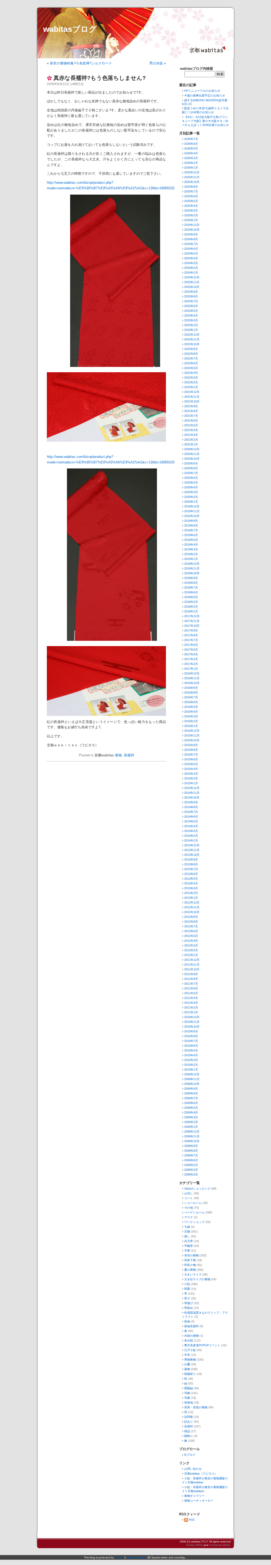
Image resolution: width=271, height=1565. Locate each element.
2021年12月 (192, 391)
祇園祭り (190, 1373)
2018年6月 (191, 592)
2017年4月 (191, 654)
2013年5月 (191, 878)
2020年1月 (191, 501)
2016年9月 (191, 687)
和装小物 (190, 1264)
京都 (187, 1231)
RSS (192, 1519)
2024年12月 (192, 224)
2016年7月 (191, 697)
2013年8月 (191, 864)
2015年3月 (191, 773)
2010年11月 (192, 1021)
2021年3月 (191, 434)
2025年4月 (191, 205)
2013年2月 (191, 893)
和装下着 (190, 1260)
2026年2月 (191, 162)
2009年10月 (192, 1083)
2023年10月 (192, 286)
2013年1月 (191, 897)
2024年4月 (191, 258)
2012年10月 (192, 912)
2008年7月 (191, 1155)
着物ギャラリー (194, 1495)
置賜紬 (188, 1388)
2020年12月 (192, 449)
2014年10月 (192, 797)
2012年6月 (191, 931)
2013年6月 (191, 873)
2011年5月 (191, 993)
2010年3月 (191, 1060)
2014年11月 (192, 792)
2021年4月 (191, 430)
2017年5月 (191, 649)
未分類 (188, 1340)
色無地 (188, 1402)
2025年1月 (191, 220)
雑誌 (187, 1431)
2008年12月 (192, 1131)
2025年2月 (191, 215)
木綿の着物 (191, 1335)
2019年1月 (191, 558)
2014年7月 (191, 811)
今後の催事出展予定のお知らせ (204, 95)
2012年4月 (191, 940)
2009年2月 (191, 1122)
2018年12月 (192, 563)
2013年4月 (191, 883)
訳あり (188, 1421)
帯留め (188, 1307)
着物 (118, 755)
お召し (188, 1193)
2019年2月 (191, 554)
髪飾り (188, 1435)
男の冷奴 (156, 63)
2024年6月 (191, 248)
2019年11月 (192, 511)
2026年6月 (191, 143)
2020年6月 (191, 477)
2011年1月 (191, 1012)
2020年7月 (191, 473)
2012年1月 (191, 955)
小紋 (187, 1284)
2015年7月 (191, 754)
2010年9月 (191, 1031)
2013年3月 (191, 888)
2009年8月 (191, 1093)
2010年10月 (192, 1026)
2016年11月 (192, 678)
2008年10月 (192, 1141)
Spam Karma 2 (136, 1557)
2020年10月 (192, 458)
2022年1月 (191, 387)
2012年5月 (191, 935)
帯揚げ (188, 1303)
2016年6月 (191, 702)
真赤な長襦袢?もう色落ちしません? (99, 78)
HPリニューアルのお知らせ (202, 90)
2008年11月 (192, 1136)
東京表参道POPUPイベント (202, 1345)
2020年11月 (192, 453)
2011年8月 (191, 978)
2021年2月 (191, 439)
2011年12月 (192, 959)
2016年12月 (192, 673)
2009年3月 (191, 1117)
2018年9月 (191, 578)
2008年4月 (191, 1169)
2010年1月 (191, 1069)
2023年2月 (191, 325)
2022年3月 (191, 377)
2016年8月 (191, 692)
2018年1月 (191, 611)
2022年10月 (192, 344)
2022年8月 (191, 353)
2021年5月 (191, 425)
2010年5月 (191, 1050)
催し (187, 1236)
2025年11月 (192, 177)
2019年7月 (191, 530)
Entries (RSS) (194, 1545)
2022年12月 (192, 334)
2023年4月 (191, 315)
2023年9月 (191, 291)
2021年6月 (191, 420)
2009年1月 (191, 1126)
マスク (188, 1217)
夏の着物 (190, 1269)
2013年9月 (191, 859)
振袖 (187, 1321)
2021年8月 (191, 411)
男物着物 (190, 1359)
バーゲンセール (194, 1212)
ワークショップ (194, 1222)
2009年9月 (191, 1088)
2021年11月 (192, 396)
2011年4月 (191, 998)
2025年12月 (192, 172)
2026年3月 (191, 158)
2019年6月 (191, 535)
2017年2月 (191, 663)
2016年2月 (191, 721)
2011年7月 (191, 983)
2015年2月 (191, 778)
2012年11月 (192, 907)
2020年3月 (191, 492)
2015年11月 (192, 735)
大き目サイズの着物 (197, 1279)
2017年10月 (192, 625)
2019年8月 (191, 525)
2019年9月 (191, 520)
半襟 (187, 1250)
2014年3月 (191, 830)
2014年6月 (191, 816)
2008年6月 (191, 1160)
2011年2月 (191, 1007)
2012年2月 (191, 950)
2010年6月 (191, 1045)
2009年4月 (191, 1112)
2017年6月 (191, 644)
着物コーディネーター (198, 1500)
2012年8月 (191, 921)
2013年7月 (191, 869)
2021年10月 (192, 401)
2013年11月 (192, 850)
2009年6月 (191, 1102)
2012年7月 (191, 926)
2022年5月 (191, 368)
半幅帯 (188, 1245)
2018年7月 (191, 587)
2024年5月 (191, 253)
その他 (188, 1207)
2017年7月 (191, 640)
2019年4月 (191, 544)
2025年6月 (191, 196)
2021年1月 (191, 444)
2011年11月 (192, 964)
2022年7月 (191, 358)
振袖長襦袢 (191, 1326)
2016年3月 (191, 716)
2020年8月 (191, 468)
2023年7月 (191, 301)
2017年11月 (192, 621)
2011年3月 (191, 1002)
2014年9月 (191, 802)
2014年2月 (191, 835)
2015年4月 (191, 768)
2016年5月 (191, 706)
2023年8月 (191, 296)
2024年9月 (191, 234)
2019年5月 (191, 539)
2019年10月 (192, 516)
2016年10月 (192, 683)
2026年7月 (191, 139)
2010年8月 (191, 1036)
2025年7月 (191, 191)
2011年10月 (192, 969)
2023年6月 (191, 306)
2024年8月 (191, 239)
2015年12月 (192, 730)
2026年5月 (191, 148)
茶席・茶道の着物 (195, 1407)
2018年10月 (192, 573)
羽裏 (187, 1397)
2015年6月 (191, 759)
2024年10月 (192, 229)
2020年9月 (191, 463)
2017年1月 (191, 668)
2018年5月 (191, 597)
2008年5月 (191, 1165)
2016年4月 (191, 711)
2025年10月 (192, 181)
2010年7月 (191, 1040)
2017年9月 (191, 630)
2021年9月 (191, 406)
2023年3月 (191, 320)
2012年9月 (191, 916)
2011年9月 (191, 974)
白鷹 (187, 1364)
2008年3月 (191, 1174)
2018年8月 (191, 582)
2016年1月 (191, 725)
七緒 (187, 1226)
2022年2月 (191, 382)
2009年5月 (191, 1107)
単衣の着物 (191, 1255)
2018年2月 (191, 606)
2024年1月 (191, 272)
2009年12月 (192, 1074)
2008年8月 (191, 1150)
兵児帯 (188, 1241)
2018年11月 (192, 568)
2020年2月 (191, 496)
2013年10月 (192, 854)
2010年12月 (192, 1017)
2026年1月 (191, 167)
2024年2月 (191, 267)
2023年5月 (191, 310)
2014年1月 (191, 840)
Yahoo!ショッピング (197, 1188)
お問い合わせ (193, 1468)
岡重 (187, 1288)
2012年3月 (191, 945)
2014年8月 (191, 807)
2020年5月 (191, 482)
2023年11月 (192, 282)
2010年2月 (191, 1064)
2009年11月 (192, 1079)
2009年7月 (191, 1098)
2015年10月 (192, 740)
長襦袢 (129, 755)
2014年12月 (192, 788)
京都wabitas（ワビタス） (200, 1473)
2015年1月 (191, 783)
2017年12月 (192, 616)
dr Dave (119, 1557)
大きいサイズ (193, 1274)
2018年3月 (191, 601)
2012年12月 (192, 902)
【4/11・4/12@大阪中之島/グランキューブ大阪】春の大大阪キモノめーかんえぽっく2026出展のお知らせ (205, 120)
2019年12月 (192, 506)
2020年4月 (191, 487)
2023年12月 (192, 277)
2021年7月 (191, 415)
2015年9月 (191, 745)
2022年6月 (191, 363)
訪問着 (188, 1416)
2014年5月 (191, 821)
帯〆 (187, 1298)
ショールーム (193, 1202)
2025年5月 (191, 201)
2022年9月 (191, 348)
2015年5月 (191, 764)
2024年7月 (191, 244)
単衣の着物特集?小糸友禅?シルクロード (81, 63)
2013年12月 (192, 845)
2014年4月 (191, 826)
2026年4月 (191, 153)
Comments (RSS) (219, 1545)
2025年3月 (191, 210)
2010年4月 (191, 1055)
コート (188, 1198)
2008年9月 (191, 1145)
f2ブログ (189, 1454)
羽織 (187, 1393)
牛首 (187, 1354)
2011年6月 (191, 988)
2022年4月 (191, 372)
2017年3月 (191, 659)
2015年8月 (191, 749)
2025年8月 (191, 186)
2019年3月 (191, 549)
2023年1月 (191, 329)
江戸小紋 (190, 1350)
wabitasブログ (70, 29)
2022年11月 (192, 339)
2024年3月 (191, 263)
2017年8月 (191, 635)
